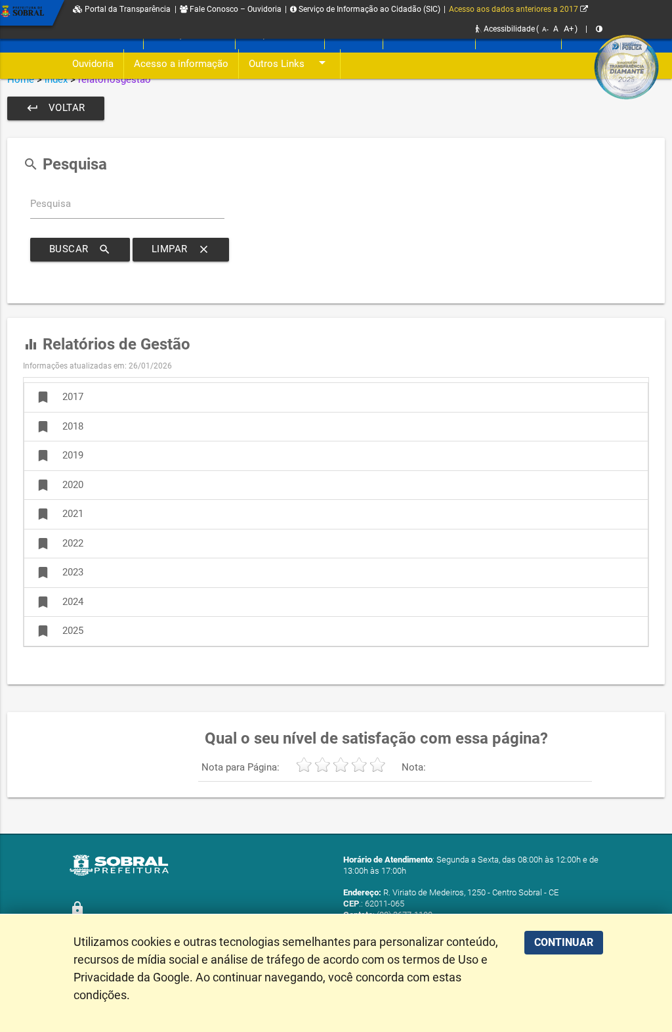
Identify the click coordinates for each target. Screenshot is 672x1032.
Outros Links (289, 62)
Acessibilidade (508, 29)
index (56, 79)
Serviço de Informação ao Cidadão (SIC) (368, 9)
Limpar (181, 249)
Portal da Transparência (127, 9)
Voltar (55, 108)
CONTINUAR (563, 942)
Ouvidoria (93, 64)
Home (20, 79)
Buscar (80, 249)
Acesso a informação (181, 64)
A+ (569, 29)
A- (545, 29)
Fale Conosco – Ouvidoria (235, 9)
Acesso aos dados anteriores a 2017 (514, 9)
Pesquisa (50, 204)
